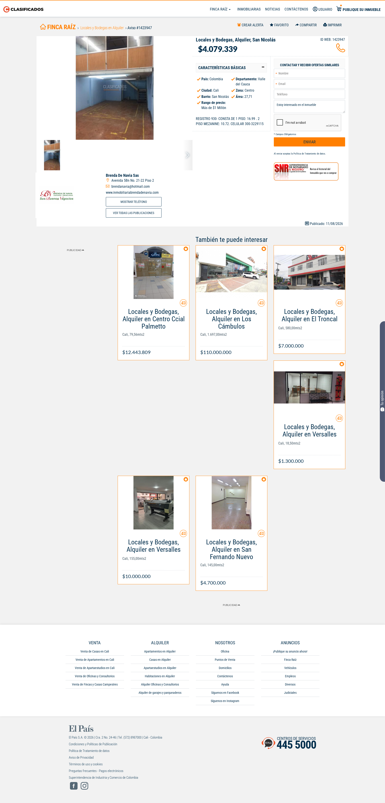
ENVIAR (309, 142)
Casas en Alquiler (160, 659)
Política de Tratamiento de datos (309, 153)
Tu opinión (382, 398)
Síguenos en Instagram (225, 701)
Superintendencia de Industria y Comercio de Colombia (103, 778)
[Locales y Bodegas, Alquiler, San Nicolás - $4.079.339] (114, 88)
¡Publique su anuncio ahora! (290, 651)
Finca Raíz (219, 9)
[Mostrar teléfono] (340, 50)
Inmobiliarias (249, 9)
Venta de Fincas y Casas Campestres (95, 684)
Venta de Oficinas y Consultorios (95, 676)
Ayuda (225, 684)
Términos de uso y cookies (86, 764)
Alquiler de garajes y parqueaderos (160, 692)
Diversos (290, 684)
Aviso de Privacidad (81, 758)
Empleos (290, 676)
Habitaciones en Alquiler (160, 676)
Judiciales (290, 692)
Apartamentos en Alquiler (160, 651)
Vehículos (290, 668)
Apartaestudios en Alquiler (160, 668)
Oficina (225, 651)
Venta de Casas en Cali (94, 651)
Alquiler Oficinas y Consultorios (160, 684)
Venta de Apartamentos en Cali (95, 659)
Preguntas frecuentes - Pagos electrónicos (96, 771)
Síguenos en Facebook (225, 692)
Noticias (272, 9)
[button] (231, 67)
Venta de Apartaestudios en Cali (95, 668)
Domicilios (225, 668)
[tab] (231, 67)
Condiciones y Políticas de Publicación (93, 744)
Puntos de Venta (225, 659)
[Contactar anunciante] (183, 304)
